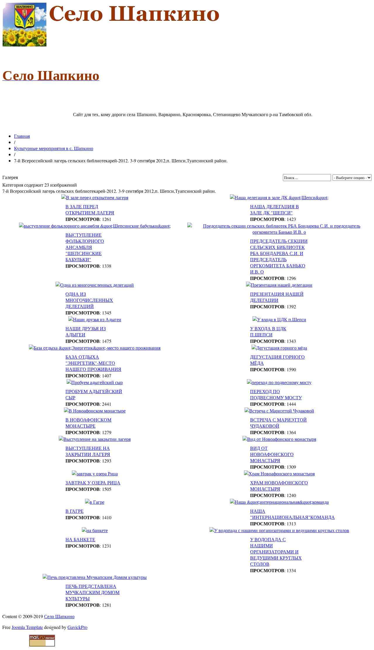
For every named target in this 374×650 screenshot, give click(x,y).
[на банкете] (95, 530)
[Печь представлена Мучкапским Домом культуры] (95, 577)
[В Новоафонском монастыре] (95, 410)
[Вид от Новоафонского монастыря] (279, 439)
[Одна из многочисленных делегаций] (95, 285)
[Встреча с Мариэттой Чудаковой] (279, 410)
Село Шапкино (59, 616)
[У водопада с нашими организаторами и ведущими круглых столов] (279, 530)
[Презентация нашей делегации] (279, 285)
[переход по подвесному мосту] (279, 382)
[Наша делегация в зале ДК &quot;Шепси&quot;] (279, 197)
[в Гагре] (94, 502)
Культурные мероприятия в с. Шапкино (53, 148)
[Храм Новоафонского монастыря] (279, 473)
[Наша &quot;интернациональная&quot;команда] (279, 502)
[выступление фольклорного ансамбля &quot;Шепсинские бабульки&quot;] (95, 226)
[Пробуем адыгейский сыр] (95, 382)
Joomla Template (27, 627)
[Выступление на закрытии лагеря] (95, 439)
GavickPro (77, 627)
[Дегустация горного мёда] (279, 348)
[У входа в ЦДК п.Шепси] (279, 319)
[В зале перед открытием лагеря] (94, 197)
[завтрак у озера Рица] (95, 473)
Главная (22, 136)
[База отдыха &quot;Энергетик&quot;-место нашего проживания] (94, 348)
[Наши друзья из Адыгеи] (94, 319)
